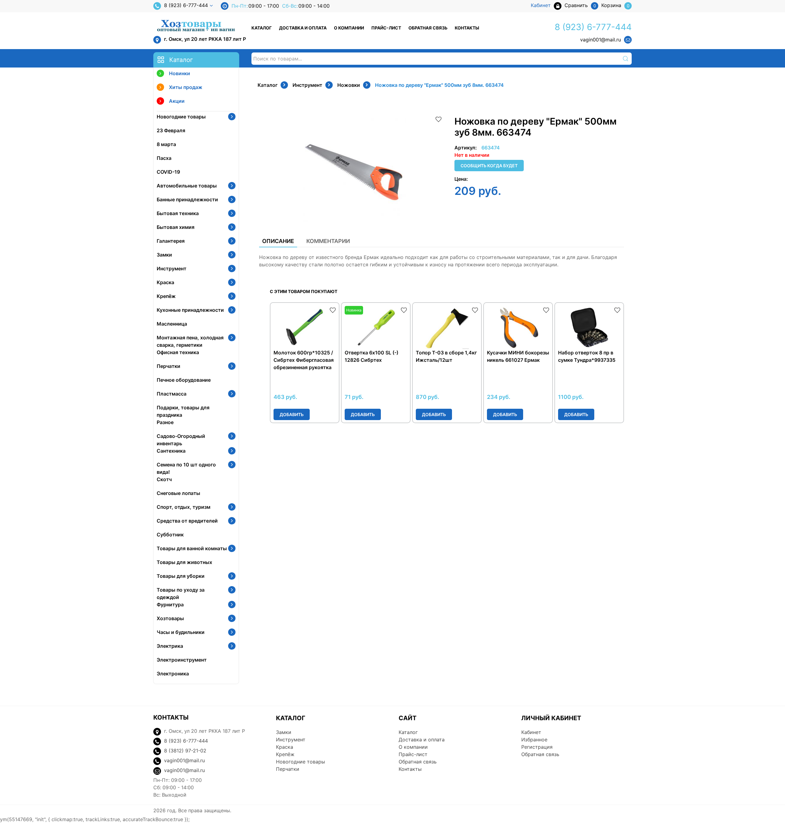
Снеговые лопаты (178, 493)
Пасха (164, 158)
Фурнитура (170, 604)
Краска (165, 282)
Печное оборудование (184, 380)
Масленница (172, 324)
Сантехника (171, 451)
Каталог (261, 27)
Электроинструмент (182, 660)
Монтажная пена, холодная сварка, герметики (190, 341)
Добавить (292, 414)
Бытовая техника (178, 213)
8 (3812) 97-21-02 (185, 751)
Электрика (170, 646)
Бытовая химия (175, 227)
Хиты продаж (185, 87)
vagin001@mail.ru (600, 40)
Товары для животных (184, 562)
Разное (165, 422)
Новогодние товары (181, 117)
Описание (278, 241)
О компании (349, 27)
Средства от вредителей (187, 521)
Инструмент (171, 268)
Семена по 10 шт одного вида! (186, 468)
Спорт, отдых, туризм (183, 507)
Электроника (173, 673)
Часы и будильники (181, 632)
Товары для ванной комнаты (192, 548)
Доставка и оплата (303, 27)
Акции (177, 101)
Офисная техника (178, 352)
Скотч (164, 479)
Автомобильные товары (187, 186)
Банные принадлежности (187, 199)
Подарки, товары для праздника (183, 411)
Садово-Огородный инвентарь (181, 439)
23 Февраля (171, 130)
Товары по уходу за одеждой (181, 593)
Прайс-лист (386, 27)
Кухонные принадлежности (190, 310)
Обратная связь (427, 27)
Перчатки (168, 366)
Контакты (467, 27)
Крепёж (166, 296)
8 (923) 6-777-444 (186, 5)
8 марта (166, 144)
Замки (164, 255)
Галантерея (171, 241)
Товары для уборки (181, 576)
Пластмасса (171, 394)
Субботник (170, 534)
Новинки (179, 73)
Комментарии (328, 241)
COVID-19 (168, 172)
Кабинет (531, 732)
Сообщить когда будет (489, 165)
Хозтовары (170, 618)
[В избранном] (438, 119)
